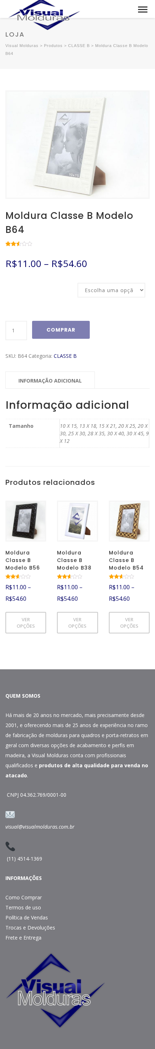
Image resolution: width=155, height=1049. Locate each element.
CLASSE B (65, 355)
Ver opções (26, 622)
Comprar (60, 329)
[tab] (50, 380)
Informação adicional (50, 380)
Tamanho (15, 283)
